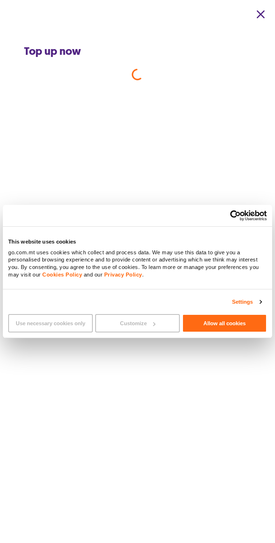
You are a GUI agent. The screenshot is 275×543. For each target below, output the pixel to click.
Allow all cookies (224, 323)
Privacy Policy (123, 274)
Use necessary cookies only (50, 323)
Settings (242, 302)
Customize (133, 323)
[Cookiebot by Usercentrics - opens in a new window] (235, 215)
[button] (261, 14)
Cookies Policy (62, 274)
